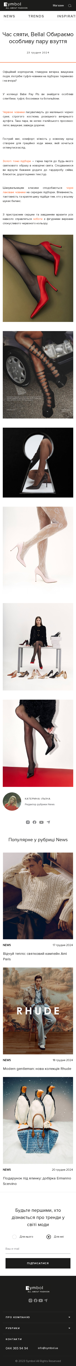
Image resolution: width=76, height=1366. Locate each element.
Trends (36, 16)
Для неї (59, 1237)
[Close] (70, 5)
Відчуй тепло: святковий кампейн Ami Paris (35, 956)
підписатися (38, 1263)
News (9, 16)
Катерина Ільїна (37, 798)
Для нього (26, 1237)
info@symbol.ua (48, 1348)
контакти (14, 1339)
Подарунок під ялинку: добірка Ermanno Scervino (37, 1181)
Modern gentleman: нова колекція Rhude (37, 1069)
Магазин (58, 5)
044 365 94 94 (17, 1348)
